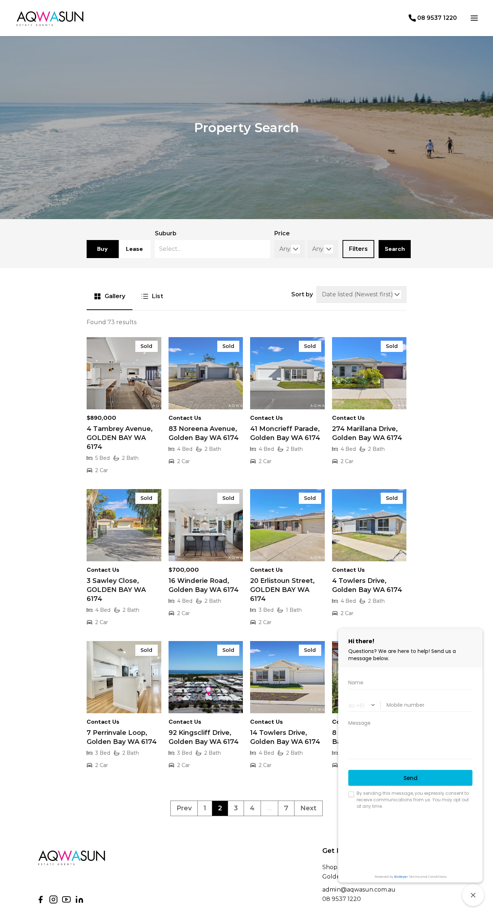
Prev (184, 808)
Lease (134, 249)
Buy (102, 249)
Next (308, 808)
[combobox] (212, 249)
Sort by (302, 294)
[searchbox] (193, 249)
